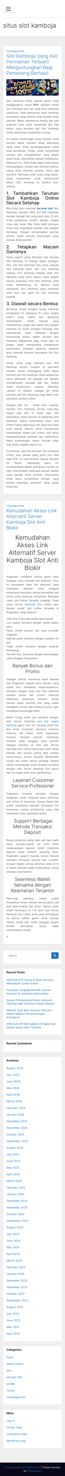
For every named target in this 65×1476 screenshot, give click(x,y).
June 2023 (13, 1320)
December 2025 (16, 1121)
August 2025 (14, 1147)
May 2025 (12, 1167)
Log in (10, 1420)
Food (9, 1357)
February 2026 (16, 1108)
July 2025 (12, 1154)
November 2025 (16, 1127)
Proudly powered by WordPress (23, 1467)
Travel (10, 1390)
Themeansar (34, 1470)
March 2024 (14, 1260)
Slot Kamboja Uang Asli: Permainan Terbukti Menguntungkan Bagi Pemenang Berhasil (32, 64)
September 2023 (17, 1300)
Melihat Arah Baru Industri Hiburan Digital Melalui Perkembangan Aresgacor (28, 1014)
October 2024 (15, 1214)
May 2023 (13, 1327)
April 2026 (13, 1094)
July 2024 (12, 1234)
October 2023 (15, 1293)
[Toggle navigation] (8, 9)
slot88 (10, 1383)
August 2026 (14, 1068)
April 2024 (13, 1254)
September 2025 (17, 1141)
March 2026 (14, 1101)
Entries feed (14, 1427)
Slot (9, 1370)
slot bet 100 (14, 1377)
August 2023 (14, 1307)
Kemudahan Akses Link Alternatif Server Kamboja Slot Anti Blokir (31, 519)
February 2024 (16, 1267)
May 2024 (13, 1247)
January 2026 (15, 1114)
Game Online (14, 1364)
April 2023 (13, 1333)
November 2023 (17, 1287)
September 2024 (17, 1220)
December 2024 (16, 1200)
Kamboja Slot (33, 604)
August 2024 (14, 1227)
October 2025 (15, 1134)
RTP (35, 104)
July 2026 (12, 1074)
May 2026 (13, 1088)
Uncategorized (15, 51)
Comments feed (16, 1434)
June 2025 (13, 1161)
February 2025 (15, 1187)
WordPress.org (16, 1440)
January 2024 (15, 1273)
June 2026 (13, 1081)
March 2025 (14, 1181)
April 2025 (13, 1174)
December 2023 (16, 1280)
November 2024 (17, 1207)
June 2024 (13, 1240)
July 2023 (12, 1313)
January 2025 (15, 1194)
